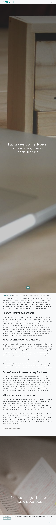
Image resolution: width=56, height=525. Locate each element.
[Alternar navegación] (51, 2)
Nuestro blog (7, 295)
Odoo (18, 428)
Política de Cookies (7, 518)
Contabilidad (8, 428)
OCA (14, 428)
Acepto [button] (50, 522)
